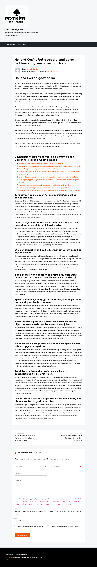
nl (58, 71)
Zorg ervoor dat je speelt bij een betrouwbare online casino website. (40, 163)
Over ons (11, 44)
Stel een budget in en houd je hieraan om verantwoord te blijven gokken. (42, 169)
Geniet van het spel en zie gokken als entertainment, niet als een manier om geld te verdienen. (49, 190)
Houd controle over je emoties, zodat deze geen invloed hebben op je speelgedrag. (46, 185)
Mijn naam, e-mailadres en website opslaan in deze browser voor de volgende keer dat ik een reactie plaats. (48, 512)
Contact (22, 44)
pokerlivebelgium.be (15, 29)
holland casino (52, 71)
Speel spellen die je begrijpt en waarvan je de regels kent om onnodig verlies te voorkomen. (48, 177)
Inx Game (11, 557)
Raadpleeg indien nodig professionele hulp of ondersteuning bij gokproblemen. (44, 188)
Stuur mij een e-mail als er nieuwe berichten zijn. (66, 526)
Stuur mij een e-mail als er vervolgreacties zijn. (31, 526)
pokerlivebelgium (33, 69)
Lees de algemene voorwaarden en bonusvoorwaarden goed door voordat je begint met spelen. (50, 166)
